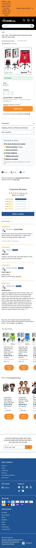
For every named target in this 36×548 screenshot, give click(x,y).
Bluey (3, 522)
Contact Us (5, 470)
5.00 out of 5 (23, 193)
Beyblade (4, 519)
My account (5, 477)
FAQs (3, 468)
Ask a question (6, 132)
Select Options (9, 416)
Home (3, 32)
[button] (6, 43)
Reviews (4, 473)
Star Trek (16, 179)
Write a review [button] (18, 214)
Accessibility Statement (8, 475)
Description (5, 123)
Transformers (5, 527)
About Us (4, 465)
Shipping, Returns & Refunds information (15, 128)
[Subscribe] (28, 447)
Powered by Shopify (8, 544)
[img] (6, 226)
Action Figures (6, 515)
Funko (5, 408)
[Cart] (28, 20)
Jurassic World (6, 529)
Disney (4, 524)
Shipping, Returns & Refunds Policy (13, 539)
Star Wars (4, 512)
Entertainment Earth (8, 41)
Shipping (5, 104)
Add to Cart (9, 367)
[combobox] (18, 26)
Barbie (3, 517)
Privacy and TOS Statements (10, 542)
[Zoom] (28, 71)
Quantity (6, 90)
